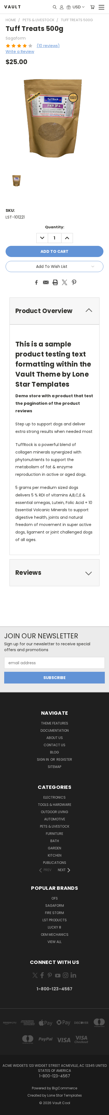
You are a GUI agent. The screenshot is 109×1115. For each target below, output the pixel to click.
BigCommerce (64, 1088)
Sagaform (54, 905)
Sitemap (54, 766)
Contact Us (54, 745)
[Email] (46, 282)
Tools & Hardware (54, 804)
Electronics (54, 797)
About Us (54, 737)
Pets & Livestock (54, 826)
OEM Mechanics (54, 934)
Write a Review (20, 51)
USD (77, 7)
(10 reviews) (48, 46)
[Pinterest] (74, 282)
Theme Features (54, 723)
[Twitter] (64, 282)
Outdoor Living (54, 811)
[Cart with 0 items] (92, 7)
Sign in (43, 759)
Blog (54, 752)
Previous (9, 1109)
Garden (54, 848)
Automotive (54, 819)
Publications (54, 862)
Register (64, 759)
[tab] (54, 310)
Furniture (54, 833)
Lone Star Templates (64, 1095)
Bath (54, 840)
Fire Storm (54, 912)
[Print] (55, 282)
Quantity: (54, 227)
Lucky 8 (54, 927)
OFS (54, 898)
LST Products (54, 920)
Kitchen (54, 855)
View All (54, 941)
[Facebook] (36, 282)
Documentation (55, 730)
